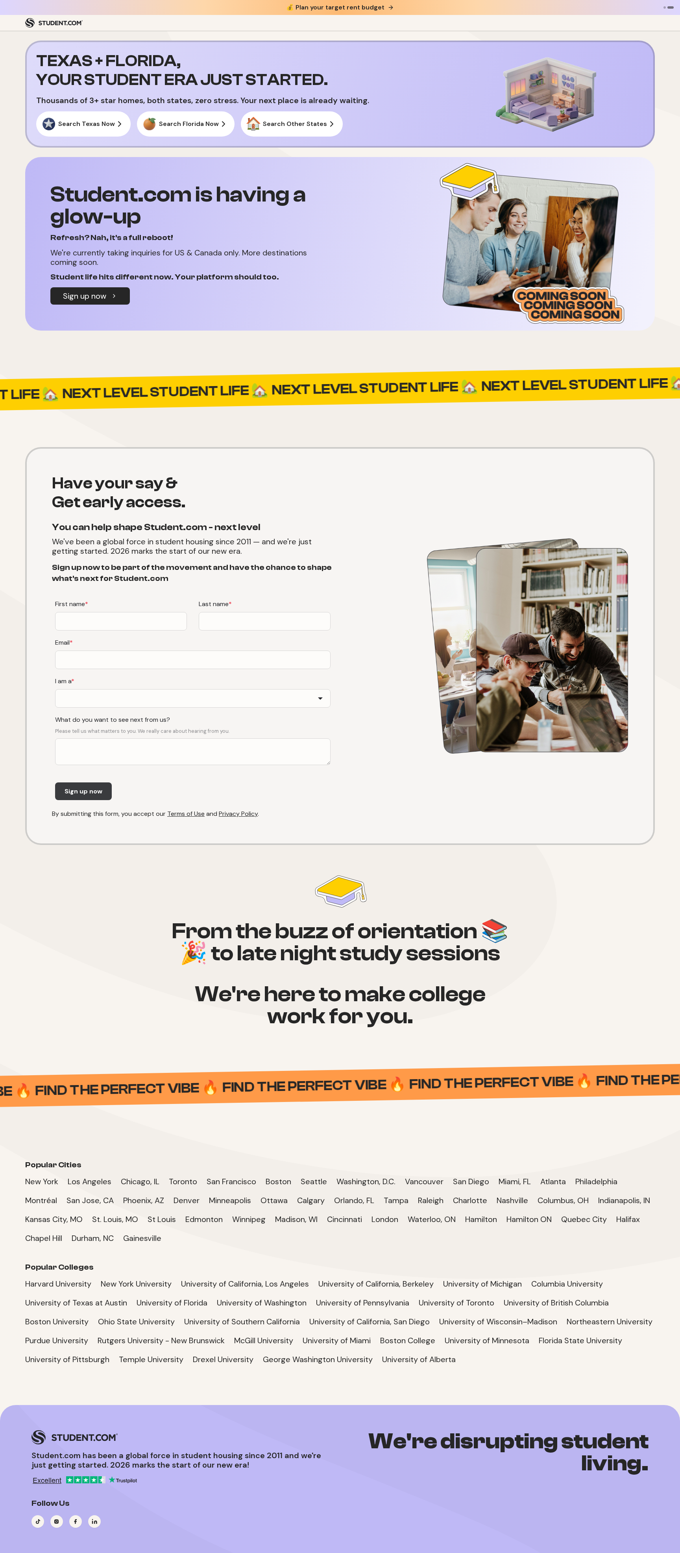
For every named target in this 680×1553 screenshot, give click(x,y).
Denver (187, 1200)
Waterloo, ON (432, 1219)
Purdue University (56, 1340)
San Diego (471, 1181)
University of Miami (337, 1340)
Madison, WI (296, 1219)
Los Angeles (89, 1181)
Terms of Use (186, 814)
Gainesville (142, 1238)
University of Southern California (242, 1321)
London (384, 1219)
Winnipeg (249, 1219)
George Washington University (318, 1359)
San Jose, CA (90, 1200)
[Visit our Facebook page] (75, 1521)
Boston (278, 1181)
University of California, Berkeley (376, 1284)
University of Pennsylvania (362, 1302)
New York (41, 1181)
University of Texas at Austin (76, 1302)
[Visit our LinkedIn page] (94, 1521)
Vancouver (424, 1181)
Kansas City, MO (54, 1219)
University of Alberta (419, 1359)
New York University (136, 1284)
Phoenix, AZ (143, 1200)
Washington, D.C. (365, 1181)
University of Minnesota (487, 1340)
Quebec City (584, 1219)
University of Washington (262, 1302)
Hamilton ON (529, 1219)
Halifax (628, 1219)
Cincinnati (344, 1219)
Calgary (311, 1200)
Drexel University (223, 1359)
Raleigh (430, 1200)
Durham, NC (93, 1238)
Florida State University (580, 1340)
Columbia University (567, 1284)
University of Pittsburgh (67, 1359)
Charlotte (470, 1200)
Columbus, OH (563, 1200)
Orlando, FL (354, 1200)
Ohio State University (136, 1321)
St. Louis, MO (115, 1219)
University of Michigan (482, 1284)
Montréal (41, 1200)
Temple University (151, 1359)
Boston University (57, 1321)
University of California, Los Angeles (245, 1284)
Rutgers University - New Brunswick (161, 1340)
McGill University (263, 1340)
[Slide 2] (670, 7)
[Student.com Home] (54, 23)
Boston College (407, 1340)
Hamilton (481, 1219)
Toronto (183, 1181)
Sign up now (84, 296)
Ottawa (274, 1200)
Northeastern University (609, 1321)
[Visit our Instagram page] (56, 1521)
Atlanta (553, 1181)
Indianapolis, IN (624, 1200)
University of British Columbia (556, 1302)
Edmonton (204, 1219)
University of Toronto (456, 1302)
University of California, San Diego (369, 1321)
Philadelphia (596, 1181)
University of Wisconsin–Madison (498, 1321)
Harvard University (58, 1284)
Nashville (512, 1200)
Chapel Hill (43, 1238)
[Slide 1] (664, 7)
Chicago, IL (140, 1181)
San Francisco (231, 1181)
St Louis (162, 1219)
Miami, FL (515, 1181)
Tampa (396, 1200)
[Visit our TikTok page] (37, 1521)
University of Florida (172, 1302)
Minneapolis (230, 1200)
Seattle (314, 1181)
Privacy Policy (238, 814)
